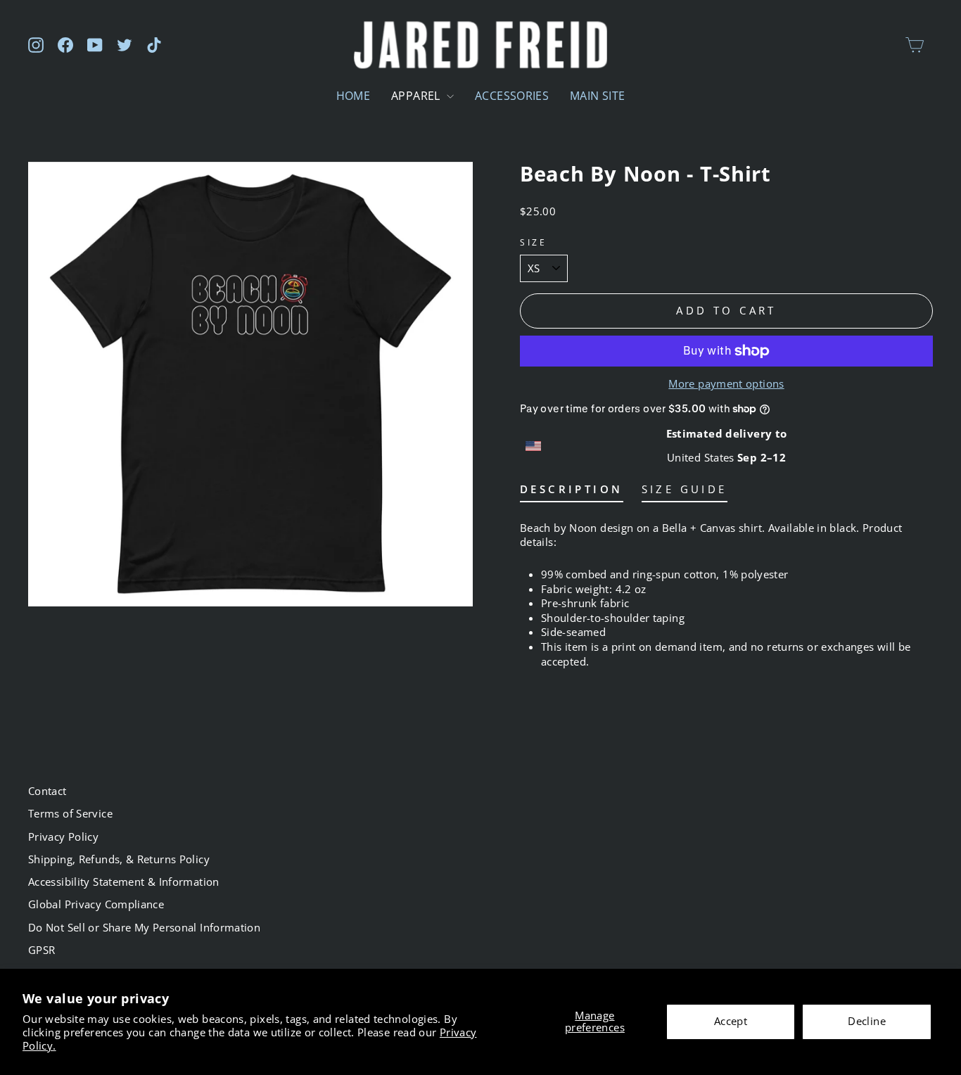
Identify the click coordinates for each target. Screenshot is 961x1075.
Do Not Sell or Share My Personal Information (144, 927)
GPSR (41, 950)
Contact (47, 791)
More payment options (726, 383)
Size (533, 242)
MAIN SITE (597, 95)
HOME (353, 95)
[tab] (571, 492)
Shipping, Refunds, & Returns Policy (119, 859)
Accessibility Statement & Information (123, 881)
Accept (730, 1021)
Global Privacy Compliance (96, 904)
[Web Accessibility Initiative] (5, 1058)
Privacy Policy (63, 836)
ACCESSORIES (512, 95)
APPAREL (417, 95)
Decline (867, 1021)
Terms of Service (70, 813)
